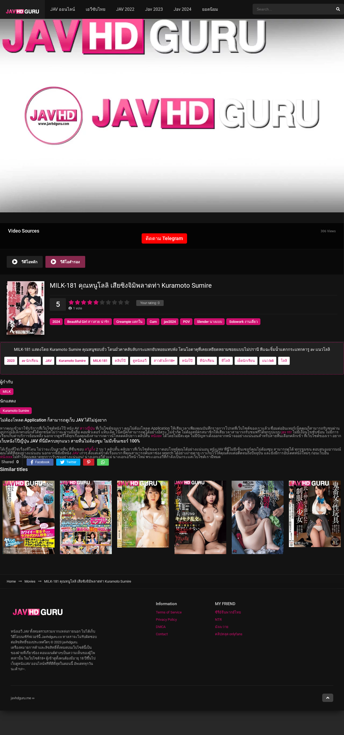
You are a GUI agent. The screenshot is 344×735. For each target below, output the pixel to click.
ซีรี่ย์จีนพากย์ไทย (228, 612)
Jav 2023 (154, 9)
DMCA (161, 627)
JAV (48, 361)
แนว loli (268, 361)
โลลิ (284, 361)
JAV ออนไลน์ (62, 9)
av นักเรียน (30, 361)
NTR (218, 620)
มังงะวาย (221, 627)
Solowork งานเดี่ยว (243, 322)
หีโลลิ (225, 361)
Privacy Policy (166, 620)
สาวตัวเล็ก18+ (164, 361)
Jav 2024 (182, 9)
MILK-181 (100, 361)
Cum (153, 322)
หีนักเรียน (207, 361)
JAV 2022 (125, 9)
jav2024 (170, 322)
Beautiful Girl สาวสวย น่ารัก (88, 322)
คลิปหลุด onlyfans (228, 634)
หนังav (156, 436)
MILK (7, 392)
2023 (11, 361)
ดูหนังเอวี (139, 361)
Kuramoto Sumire (72, 361)
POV (186, 322)
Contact (162, 634)
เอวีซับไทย (95, 9)
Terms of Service (169, 612)
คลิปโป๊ (120, 361)
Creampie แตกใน (129, 322)
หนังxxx (6, 457)
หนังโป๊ (187, 361)
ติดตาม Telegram (164, 238)
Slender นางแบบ (209, 322)
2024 (56, 322)
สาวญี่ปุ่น (87, 428)
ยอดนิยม (210, 9)
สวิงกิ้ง (90, 449)
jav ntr (286, 432)
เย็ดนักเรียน (246, 361)
